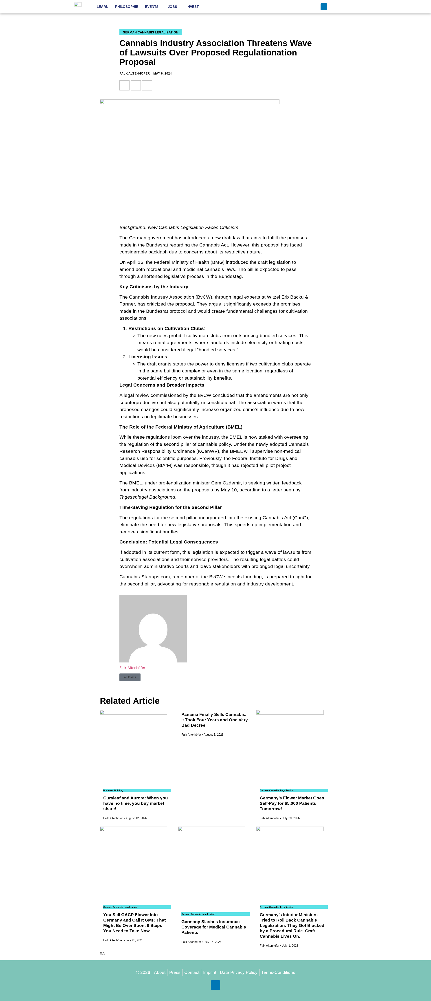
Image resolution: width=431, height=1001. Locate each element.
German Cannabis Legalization (150, 32)
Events (151, 7)
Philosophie (126, 7)
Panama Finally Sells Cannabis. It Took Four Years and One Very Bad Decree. (214, 720)
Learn (102, 7)
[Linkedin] (324, 6)
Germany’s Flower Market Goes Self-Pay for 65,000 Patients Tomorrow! (292, 803)
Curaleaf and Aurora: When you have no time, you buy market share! (135, 803)
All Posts (130, 677)
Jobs (172, 7)
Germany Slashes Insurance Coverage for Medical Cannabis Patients (213, 927)
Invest (193, 7)
